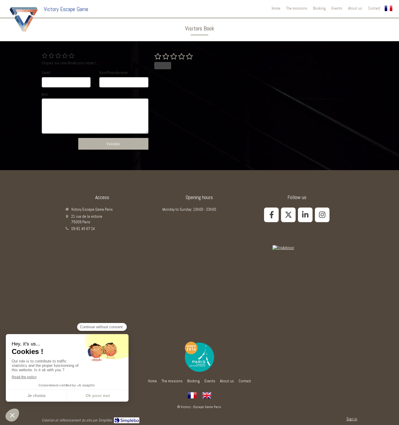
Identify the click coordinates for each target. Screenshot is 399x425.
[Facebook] (271, 215)
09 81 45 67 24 (83, 228)
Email (46, 72)
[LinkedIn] (305, 215)
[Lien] (199, 357)
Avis (45, 94)
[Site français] (192, 395)
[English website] (206, 395)
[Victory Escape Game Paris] (24, 19)
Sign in (351, 419)
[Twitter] (288, 215)
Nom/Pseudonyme (113, 72)
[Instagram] (322, 215)
